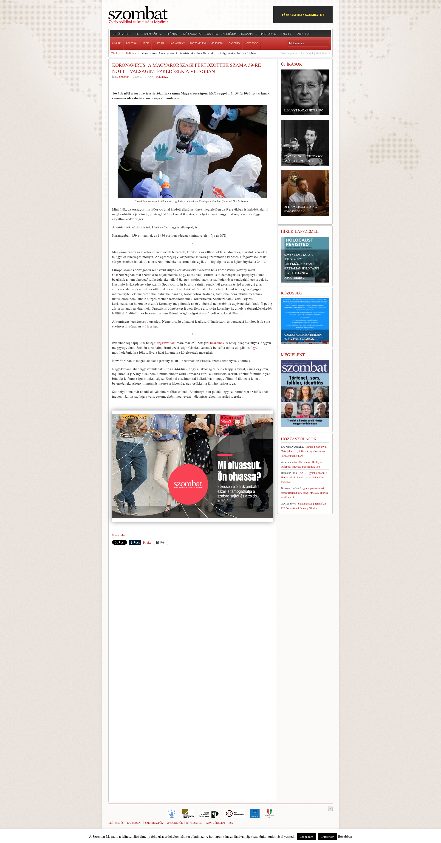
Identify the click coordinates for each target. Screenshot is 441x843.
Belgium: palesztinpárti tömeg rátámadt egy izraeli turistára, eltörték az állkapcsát (304, 492)
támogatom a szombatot (303, 14)
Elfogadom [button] (306, 837)
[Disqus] (192, 612)
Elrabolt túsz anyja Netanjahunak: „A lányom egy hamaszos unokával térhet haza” (303, 451)
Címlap (115, 53)
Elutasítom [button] (327, 837)
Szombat (125, 76)
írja (147, 326)
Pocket (148, 542)
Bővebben (345, 836)
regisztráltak (166, 342)
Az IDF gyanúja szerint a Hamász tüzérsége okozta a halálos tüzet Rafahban (304, 477)
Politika (131, 53)
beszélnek (217, 342)
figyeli (255, 347)
